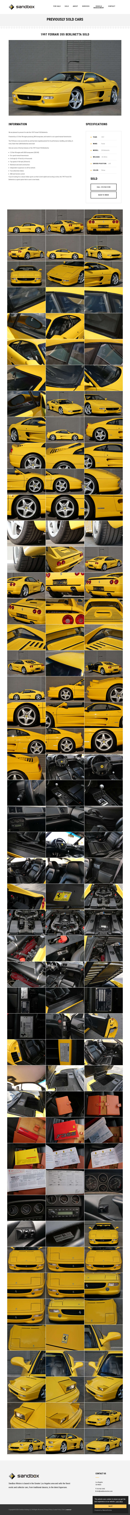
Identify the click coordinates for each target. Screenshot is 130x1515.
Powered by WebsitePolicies (103, 1510)
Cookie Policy (57, 1509)
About (75, 6)
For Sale (57, 6)
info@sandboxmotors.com (104, 1491)
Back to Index (103, 195)
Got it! (110, 1506)
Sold (67, 6)
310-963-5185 (100, 1489)
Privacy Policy (48, 1509)
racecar (68, 1509)
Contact (111, 6)
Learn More (119, 1502)
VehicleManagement (99, 7)
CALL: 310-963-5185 (103, 187)
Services (85, 6)
